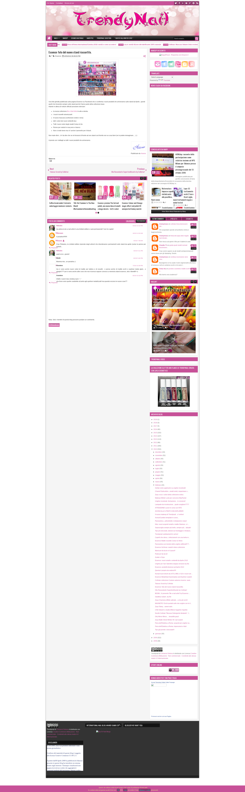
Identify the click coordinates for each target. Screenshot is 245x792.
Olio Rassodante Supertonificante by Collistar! (171, 590)
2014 (155, 436)
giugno (158, 472)
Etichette (189, 218)
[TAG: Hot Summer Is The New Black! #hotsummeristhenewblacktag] (133, 191)
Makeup (65, 38)
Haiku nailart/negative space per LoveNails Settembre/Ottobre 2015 (168, 323)
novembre (159, 455)
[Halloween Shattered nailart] (174, 342)
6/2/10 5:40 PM (138, 258)
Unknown (59, 233)
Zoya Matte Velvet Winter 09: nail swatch (169, 620)
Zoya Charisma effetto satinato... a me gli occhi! (171, 600)
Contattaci (59, 3)
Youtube (183, 3)
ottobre (158, 459)
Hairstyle (90, 38)
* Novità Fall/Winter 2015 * (124, 38)
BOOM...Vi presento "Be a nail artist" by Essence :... (172, 593)
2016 (155, 429)
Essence (58, 56)
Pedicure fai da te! (161, 554)
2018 (155, 423)
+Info (125, 790)
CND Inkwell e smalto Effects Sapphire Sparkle (171, 610)
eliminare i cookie (144, 790)
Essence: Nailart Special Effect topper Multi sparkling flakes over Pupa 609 (60, 206)
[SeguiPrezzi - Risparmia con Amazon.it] (173, 55)
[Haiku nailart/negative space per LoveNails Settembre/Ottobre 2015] (174, 319)
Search (196, 38)
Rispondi (54, 248)
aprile (157, 478)
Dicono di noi (69, 3)
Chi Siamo (50, 3)
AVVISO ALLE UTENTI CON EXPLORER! (169, 511)
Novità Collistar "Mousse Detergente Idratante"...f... (172, 613)
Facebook (179, 3)
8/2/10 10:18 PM (138, 275)
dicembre (158, 452)
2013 (155, 439)
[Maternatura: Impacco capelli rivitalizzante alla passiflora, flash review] (156, 192)
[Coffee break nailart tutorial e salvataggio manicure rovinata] (109, 191)
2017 (155, 426)
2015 (155, 433)
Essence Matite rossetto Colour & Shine (168, 541)
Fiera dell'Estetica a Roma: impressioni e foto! (171, 626)
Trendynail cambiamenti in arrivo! (166, 534)
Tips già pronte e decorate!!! (164, 630)
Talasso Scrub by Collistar (164, 583)
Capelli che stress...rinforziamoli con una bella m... (172, 537)
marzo (157, 482)
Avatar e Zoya (160, 557)
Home (49, 38)
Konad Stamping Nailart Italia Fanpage (163, 682)
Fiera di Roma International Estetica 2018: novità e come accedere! (81, 44)
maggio (158, 475)
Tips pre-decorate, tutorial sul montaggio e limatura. (173, 531)
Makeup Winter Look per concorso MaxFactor (170, 498)
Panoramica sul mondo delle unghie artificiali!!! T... (172, 544)
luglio (157, 468)
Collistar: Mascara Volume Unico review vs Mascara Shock (179, 44)
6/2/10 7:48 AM (138, 240)
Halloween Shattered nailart (163, 348)
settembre (159, 462)
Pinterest (193, 3)
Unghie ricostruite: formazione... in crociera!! (170, 501)
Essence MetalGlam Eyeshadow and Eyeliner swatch (173, 577)
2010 (155, 449)
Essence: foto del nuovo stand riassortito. (70, 52)
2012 (155, 442)
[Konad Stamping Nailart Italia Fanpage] (159, 686)
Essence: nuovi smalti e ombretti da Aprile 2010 (171, 560)
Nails (56, 38)
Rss (197, 3)
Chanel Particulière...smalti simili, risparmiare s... (172, 491)
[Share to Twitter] (66, 184)
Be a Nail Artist (72, 111)
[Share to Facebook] (64, 184)
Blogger (130, 221)
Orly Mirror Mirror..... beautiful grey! (167, 616)
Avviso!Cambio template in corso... (167, 518)
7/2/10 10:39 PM (138, 265)
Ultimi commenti (158, 218)
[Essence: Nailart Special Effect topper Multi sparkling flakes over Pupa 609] (60, 191)
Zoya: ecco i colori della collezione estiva (169, 495)
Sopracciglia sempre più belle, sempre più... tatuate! (173, 528)
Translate (167, 80)
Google (190, 3)
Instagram (186, 3)
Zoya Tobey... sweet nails (163, 606)
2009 (155, 638)
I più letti (173, 218)
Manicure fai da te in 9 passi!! (165, 551)
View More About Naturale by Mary (174, 211)
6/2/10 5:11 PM (138, 250)
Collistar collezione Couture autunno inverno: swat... (173, 580)
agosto (157, 465)
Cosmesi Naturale (77, 38)
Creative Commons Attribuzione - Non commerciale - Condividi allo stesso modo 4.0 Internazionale (173, 656)
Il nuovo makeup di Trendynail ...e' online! (169, 514)
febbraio (158, 485)
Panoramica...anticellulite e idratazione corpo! (171, 521)
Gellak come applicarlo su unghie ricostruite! (170, 488)
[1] (96, 213)
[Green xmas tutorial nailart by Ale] (85, 191)
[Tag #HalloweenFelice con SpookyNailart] (174, 296)
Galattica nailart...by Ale (163, 597)
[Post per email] (50, 161)
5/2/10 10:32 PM (138, 225)
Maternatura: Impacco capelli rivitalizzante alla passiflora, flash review (162, 194)
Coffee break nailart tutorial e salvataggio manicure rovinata (109, 204)
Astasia (143, 153)
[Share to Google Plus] (69, 184)
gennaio (158, 634)
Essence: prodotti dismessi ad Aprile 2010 (169, 567)
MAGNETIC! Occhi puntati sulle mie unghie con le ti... (173, 603)
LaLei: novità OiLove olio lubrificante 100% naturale (131, 44)
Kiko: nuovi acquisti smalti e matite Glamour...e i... (172, 524)
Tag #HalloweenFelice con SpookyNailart (168, 302)
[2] (98, 213)
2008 (155, 641)
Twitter (175, 3)
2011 (155, 446)
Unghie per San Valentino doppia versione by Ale (172, 564)
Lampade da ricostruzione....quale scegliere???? (172, 504)
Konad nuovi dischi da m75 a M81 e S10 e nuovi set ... (174, 574)
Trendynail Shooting (104, 38)
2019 (155, 419)
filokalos (59, 226)
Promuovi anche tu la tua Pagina (161, 716)
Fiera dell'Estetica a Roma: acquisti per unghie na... (173, 623)
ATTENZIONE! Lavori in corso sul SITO (168, 508)
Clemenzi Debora (166, 653)
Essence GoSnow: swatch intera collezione (170, 547)
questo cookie (60, 759)
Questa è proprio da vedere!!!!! (165, 570)
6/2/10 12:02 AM (138, 233)
